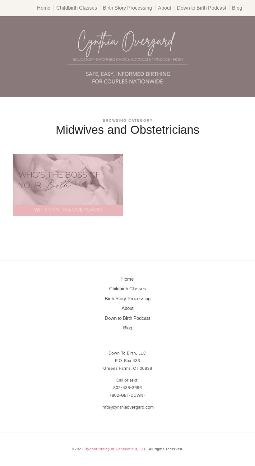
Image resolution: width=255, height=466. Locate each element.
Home (43, 8)
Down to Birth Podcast (201, 8)
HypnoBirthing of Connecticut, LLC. (116, 449)
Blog (237, 8)
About (164, 8)
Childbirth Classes (76, 8)
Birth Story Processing (127, 8)
